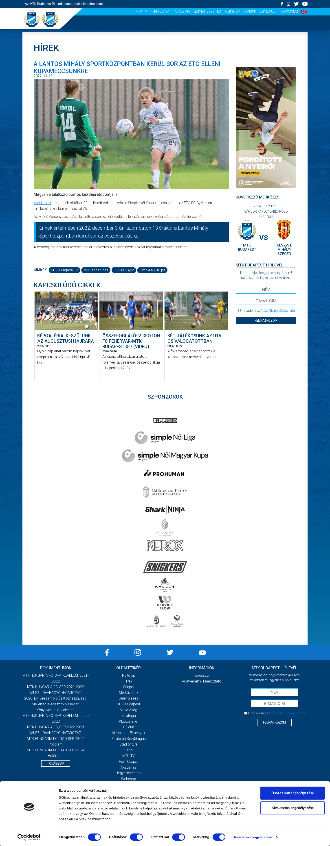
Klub (165, 104)
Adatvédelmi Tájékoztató (201, 681)
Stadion (249, 11)
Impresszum (201, 675)
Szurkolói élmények (165, 131)
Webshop (232, 11)
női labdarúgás (96, 270)
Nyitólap (165, 36)
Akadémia (182, 11)
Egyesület (268, 11)
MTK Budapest (128, 704)
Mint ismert (42, 203)
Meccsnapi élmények (128, 733)
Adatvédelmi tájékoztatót (277, 310)
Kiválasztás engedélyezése (293, 808)
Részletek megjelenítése (253, 837)
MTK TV (141, 11)
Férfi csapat (161, 11)
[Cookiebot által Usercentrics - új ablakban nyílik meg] (29, 837)
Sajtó (165, 145)
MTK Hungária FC (64, 270)
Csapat (165, 63)
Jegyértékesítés (207, 11)
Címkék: (41, 270)
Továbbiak (55, 763)
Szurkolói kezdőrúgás (128, 739)
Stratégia (128, 715)
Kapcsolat (290, 11)
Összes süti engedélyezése (292, 793)
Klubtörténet (128, 721)
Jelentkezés (165, 90)
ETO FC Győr (124, 270)
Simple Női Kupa (152, 270)
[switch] (136, 837)
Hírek (165, 50)
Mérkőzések (165, 77)
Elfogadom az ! (268, 310)
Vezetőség (128, 710)
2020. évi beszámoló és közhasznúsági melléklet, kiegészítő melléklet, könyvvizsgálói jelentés (55, 704)
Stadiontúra (128, 744)
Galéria (165, 118)
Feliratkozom (266, 320)
